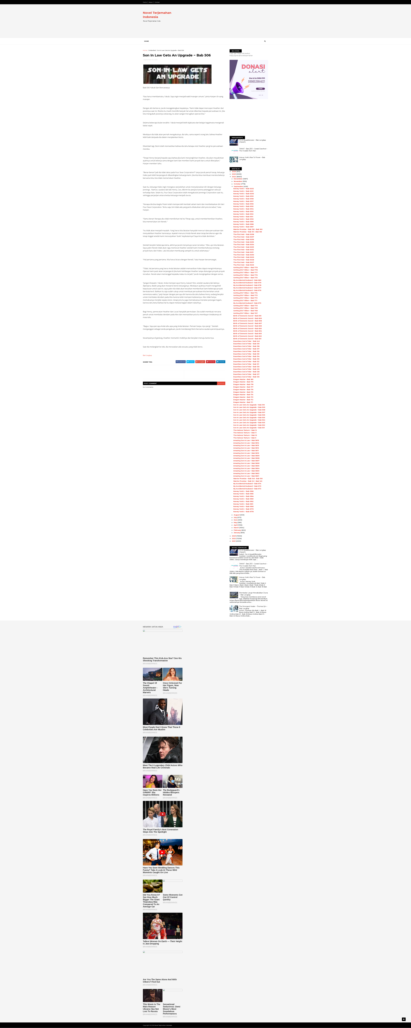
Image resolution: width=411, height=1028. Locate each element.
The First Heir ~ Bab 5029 (243, 257)
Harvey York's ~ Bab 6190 (243, 219)
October (237, 184)
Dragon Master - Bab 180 (243, 379)
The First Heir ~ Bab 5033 (243, 247)
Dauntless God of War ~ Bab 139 (246, 344)
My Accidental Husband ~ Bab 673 (247, 486)
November (238, 181)
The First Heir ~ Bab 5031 (243, 252)
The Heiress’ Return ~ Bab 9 (244, 438)
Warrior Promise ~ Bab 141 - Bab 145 (247, 481)
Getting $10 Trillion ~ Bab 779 (245, 267)
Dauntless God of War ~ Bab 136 (246, 351)
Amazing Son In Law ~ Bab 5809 (246, 456)
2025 (234, 174)
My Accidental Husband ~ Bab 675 (247, 303)
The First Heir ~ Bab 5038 (243, 234)
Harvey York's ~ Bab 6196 (243, 204)
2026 (234, 171)
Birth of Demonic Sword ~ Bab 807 (247, 323)
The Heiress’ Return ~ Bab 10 (245, 435)
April (236, 525)
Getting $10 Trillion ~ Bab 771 (245, 300)
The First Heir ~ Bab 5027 (243, 262)
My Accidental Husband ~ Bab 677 (247, 288)
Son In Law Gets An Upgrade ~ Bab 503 (249, 423)
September (238, 186)
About (151, 2)
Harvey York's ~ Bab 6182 (243, 501)
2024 (234, 177)
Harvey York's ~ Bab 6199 (243, 196)
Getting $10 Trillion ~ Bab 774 (245, 293)
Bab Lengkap (147, 355)
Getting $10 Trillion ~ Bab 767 (245, 313)
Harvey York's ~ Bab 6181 (243, 504)
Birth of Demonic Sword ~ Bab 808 (247, 321)
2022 (234, 538)
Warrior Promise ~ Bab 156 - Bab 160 (247, 229)
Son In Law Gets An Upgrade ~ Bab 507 (249, 412)
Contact (157, 2)
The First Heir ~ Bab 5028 (243, 260)
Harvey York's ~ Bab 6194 (243, 209)
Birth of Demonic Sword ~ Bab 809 (247, 318)
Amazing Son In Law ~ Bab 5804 (246, 468)
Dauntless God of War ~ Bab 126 (246, 377)
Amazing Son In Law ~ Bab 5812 (246, 448)
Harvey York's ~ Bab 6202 (243, 189)
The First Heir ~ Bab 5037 (243, 237)
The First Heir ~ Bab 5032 (243, 250)
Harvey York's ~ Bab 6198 (243, 199)
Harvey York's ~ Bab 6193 (243, 211)
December (238, 179)
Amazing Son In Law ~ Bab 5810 (246, 453)
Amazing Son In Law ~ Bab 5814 (246, 443)
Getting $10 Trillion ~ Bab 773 (245, 295)
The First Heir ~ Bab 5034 (243, 244)
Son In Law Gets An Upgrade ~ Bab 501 (249, 428)
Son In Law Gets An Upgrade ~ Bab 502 (249, 425)
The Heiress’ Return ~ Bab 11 (244, 433)
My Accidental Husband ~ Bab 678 (247, 285)
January (237, 533)
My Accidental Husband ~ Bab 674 (247, 484)
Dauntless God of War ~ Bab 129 (246, 369)
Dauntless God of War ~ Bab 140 (246, 341)
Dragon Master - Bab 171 (243, 402)
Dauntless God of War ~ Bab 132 (246, 362)
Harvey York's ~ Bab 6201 (243, 191)
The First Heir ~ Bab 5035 (243, 242)
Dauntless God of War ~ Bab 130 (246, 367)
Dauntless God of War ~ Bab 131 (246, 364)
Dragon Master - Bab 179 (243, 382)
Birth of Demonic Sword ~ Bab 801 (247, 339)
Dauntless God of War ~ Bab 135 (246, 354)
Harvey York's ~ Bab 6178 (243, 512)
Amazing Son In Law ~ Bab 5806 (246, 463)
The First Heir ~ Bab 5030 (243, 255)
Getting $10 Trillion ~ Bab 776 (245, 275)
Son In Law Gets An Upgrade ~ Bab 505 (249, 418)
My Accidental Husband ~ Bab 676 (247, 290)
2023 (234, 536)
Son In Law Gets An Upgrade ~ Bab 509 (249, 407)
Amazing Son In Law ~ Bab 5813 (246, 445)
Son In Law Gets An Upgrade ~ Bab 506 (249, 415)
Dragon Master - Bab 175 (243, 392)
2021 (234, 541)
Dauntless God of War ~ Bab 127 (246, 374)
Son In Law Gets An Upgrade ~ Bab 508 (249, 410)
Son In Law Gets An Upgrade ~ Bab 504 (249, 420)
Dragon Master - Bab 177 (243, 387)
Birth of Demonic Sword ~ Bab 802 (247, 336)
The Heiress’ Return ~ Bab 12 (245, 430)
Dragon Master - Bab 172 (243, 400)
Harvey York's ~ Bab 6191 (243, 217)
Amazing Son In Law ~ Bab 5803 (246, 471)
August (237, 515)
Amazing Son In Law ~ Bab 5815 (246, 440)
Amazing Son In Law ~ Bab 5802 (246, 473)
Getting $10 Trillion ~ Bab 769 (245, 308)
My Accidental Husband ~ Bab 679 (247, 283)
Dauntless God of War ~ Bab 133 (246, 359)
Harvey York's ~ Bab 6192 (243, 214)
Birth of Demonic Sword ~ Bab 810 (247, 316)
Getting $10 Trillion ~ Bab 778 (245, 270)
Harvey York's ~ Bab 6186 (243, 491)
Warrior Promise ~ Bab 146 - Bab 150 (248, 479)
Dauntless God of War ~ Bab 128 (246, 372)
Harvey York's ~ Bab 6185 (243, 494)
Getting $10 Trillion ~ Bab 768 (245, 311)
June (236, 520)
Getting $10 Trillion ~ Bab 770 (245, 306)
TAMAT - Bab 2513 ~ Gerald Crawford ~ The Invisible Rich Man (253, 150)
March (236, 528)
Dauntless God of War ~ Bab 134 (246, 356)
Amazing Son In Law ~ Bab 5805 (246, 466)
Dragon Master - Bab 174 (243, 395)
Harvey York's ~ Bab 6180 (243, 506)
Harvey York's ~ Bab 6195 (243, 206)
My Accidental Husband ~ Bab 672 (247, 489)
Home (145, 2)
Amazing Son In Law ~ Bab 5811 (246, 451)
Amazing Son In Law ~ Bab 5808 (246, 458)
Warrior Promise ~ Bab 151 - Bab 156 (247, 232)
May (235, 522)
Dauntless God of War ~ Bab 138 (246, 346)
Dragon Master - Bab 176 (243, 390)
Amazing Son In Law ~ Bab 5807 (246, 461)
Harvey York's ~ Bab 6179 (243, 509)
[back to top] (404, 1019)
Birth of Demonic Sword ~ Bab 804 (247, 331)
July (235, 517)
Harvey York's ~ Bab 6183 (243, 499)
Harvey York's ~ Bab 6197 (243, 201)
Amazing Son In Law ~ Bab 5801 (246, 476)
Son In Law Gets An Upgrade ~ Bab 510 (249, 405)
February (237, 530)
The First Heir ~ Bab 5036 (243, 239)
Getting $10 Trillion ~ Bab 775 (245, 278)
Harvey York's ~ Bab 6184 (243, 496)
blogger (221, 383)
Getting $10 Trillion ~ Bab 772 (245, 298)
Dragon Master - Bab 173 (243, 397)
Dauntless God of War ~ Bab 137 (246, 349)
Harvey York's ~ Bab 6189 (243, 222)
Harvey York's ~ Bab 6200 (243, 194)
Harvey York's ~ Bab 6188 (243, 224)
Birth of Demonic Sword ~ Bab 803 (247, 334)
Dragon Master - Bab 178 (243, 384)
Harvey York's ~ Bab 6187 (243, 227)
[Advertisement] (229, 23)
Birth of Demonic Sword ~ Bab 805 (247, 328)
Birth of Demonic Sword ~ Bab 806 (247, 326)
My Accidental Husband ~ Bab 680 (247, 280)
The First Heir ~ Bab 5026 (243, 265)
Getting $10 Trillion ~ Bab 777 (245, 272)
